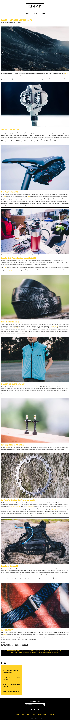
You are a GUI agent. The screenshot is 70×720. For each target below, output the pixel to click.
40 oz (4, 267)
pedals (55, 651)
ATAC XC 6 (12, 651)
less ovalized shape (30, 506)
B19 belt (17, 651)
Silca (29, 196)
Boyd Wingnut (22, 651)
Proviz (37, 387)
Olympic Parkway (35, 205)
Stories (26, 14)
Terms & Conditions (42, 714)
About (44, 14)
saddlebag (25, 653)
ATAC (15, 132)
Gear (35, 14)
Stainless (40, 653)
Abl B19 (5, 634)
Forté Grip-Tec (55, 326)
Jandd (4, 196)
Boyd (7, 448)
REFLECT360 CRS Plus (16, 653)
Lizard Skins (16, 328)
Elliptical (33, 651)
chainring (29, 651)
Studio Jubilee (40, 719)
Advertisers (52, 714)
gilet (49, 651)
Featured (46, 651)
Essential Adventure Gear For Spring (16, 19)
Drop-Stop (54, 510)
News (3, 663)
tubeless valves (48, 653)
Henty (7, 571)
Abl (8, 651)
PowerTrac (59, 651)
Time (2, 132)
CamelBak (11, 271)
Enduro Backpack (40, 651)
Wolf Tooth (56, 653)
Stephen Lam (9, 24)
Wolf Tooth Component (15, 506)
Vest (53, 653)
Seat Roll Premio (31, 653)
